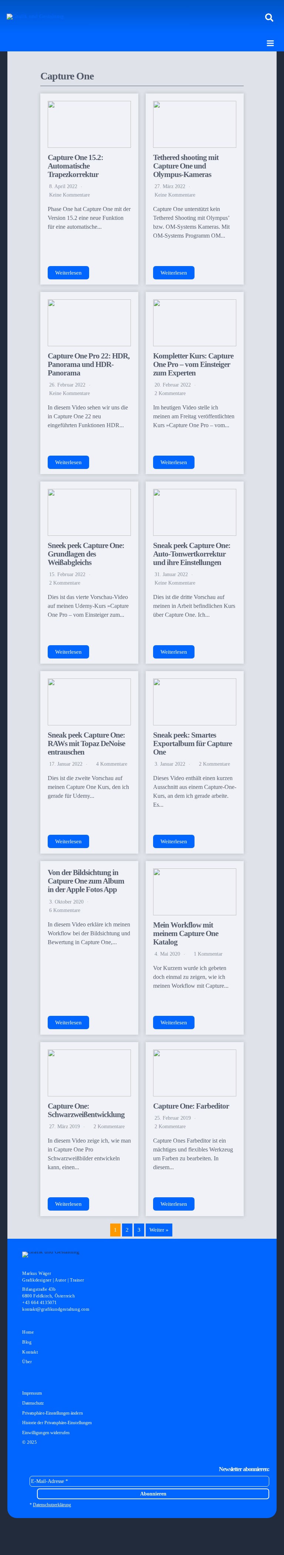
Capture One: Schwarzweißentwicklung (86, 1110)
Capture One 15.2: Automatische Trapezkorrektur (75, 166)
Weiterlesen (68, 273)
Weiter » (159, 1230)
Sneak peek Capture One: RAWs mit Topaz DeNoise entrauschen (86, 743)
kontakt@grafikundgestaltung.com (55, 1309)
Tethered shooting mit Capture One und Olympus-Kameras (186, 166)
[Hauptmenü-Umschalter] (270, 43)
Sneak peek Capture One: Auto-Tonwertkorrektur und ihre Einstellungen (191, 554)
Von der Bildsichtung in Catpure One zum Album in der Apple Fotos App (86, 881)
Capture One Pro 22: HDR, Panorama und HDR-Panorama (88, 364)
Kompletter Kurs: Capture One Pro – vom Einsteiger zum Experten (193, 364)
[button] (269, 18)
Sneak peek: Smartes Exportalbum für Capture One (192, 743)
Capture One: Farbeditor (191, 1106)
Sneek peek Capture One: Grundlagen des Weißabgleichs (86, 554)
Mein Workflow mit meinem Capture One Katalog (185, 933)
